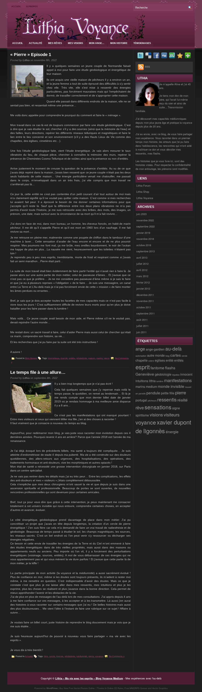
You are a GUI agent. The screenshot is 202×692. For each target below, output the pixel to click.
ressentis (167, 399)
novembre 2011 (145, 301)
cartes (175, 355)
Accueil (16, 6)
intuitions (142, 381)
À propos (32, 6)
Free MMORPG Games (135, 688)
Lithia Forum (143, 185)
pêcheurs (152, 400)
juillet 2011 (142, 326)
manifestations (178, 380)
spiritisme (142, 415)
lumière (159, 381)
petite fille (167, 393)
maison (91, 358)
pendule (153, 392)
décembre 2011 (145, 295)
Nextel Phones (81, 688)
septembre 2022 (145, 226)
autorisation (141, 355)
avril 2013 (141, 257)
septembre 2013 (145, 251)
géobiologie (81, 358)
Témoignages (142, 43)
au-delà (173, 348)
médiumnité (81, 656)
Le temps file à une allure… (37, 372)
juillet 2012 (142, 264)
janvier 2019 (143, 233)
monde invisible (171, 386)
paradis (142, 393)
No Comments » (116, 656)
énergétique (53, 358)
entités (72, 358)
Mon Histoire (118, 43)
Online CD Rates (115, 688)
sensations (158, 407)
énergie (64, 358)
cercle (52, 656)
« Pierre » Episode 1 (30, 54)
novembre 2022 (145, 220)
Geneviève (145, 374)
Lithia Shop (142, 192)
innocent (186, 374)
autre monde (156, 355)
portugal (141, 400)
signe (176, 408)
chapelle (142, 360)
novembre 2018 (145, 239)
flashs (170, 367)
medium (151, 386)
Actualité (35, 43)
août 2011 (142, 320)
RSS (147, 66)
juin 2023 (141, 214)
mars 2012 (142, 276)
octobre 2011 (143, 307)
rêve (140, 407)
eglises (160, 360)
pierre (106, 358)
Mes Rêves (55, 43)
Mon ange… (96, 43)
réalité (182, 399)
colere (151, 360)
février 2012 (143, 282)
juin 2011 (141, 332)
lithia (152, 381)
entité (169, 360)
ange (140, 349)
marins (99, 358)
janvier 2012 (143, 288)
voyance (99, 656)
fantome (157, 367)
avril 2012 (141, 270)
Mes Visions (75, 43)
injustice (176, 374)
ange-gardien (155, 349)
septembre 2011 (145, 313)
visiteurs (172, 414)
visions (156, 414)
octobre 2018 (143, 245)
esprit (143, 367)
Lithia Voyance (144, 198)
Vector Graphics (160, 688)
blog (46, 656)
